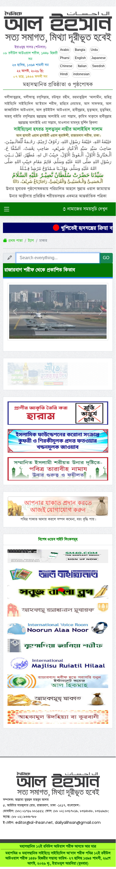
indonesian (81, 74)
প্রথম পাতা (15, 240)
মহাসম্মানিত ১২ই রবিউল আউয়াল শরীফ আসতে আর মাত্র (58, 855)
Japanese (98, 58)
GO (106, 258)
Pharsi (64, 58)
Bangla (80, 50)
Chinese (66, 66)
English (80, 58)
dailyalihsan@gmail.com (78, 822)
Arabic (64, 50)
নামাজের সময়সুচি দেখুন (86, 209)
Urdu (94, 50)
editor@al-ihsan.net (34, 822)
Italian (82, 66)
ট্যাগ (31, 240)
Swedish (98, 66)
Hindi (64, 74)
